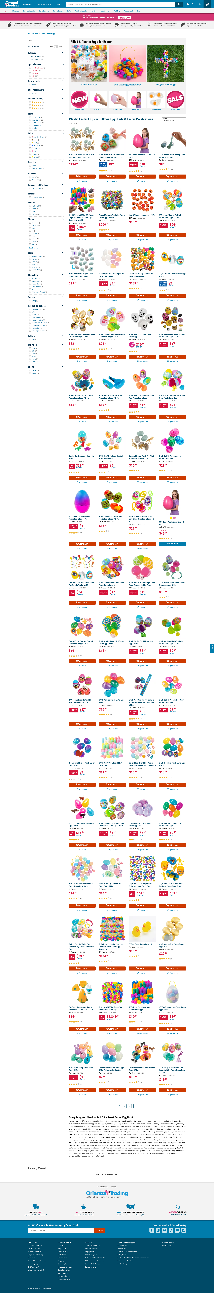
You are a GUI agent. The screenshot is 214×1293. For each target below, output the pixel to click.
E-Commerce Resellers (125, 1261)
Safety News (121, 1255)
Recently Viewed (37, 1168)
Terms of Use (121, 1249)
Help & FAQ (62, 1249)
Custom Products (167, 1245)
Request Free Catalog (35, 1255)
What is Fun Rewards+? (36, 1270)
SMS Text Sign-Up (34, 1267)
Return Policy (62, 1258)
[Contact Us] (193, 4)
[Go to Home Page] (29, 34)
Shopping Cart (63, 1264)
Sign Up (100, 1230)
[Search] (179, 4)
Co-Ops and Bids (34, 1249)
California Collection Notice (127, 1252)
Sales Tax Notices (64, 1270)
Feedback (212, 648)
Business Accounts (34, 1252)
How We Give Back (91, 1249)
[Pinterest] (164, 1230)
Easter (158, 1153)
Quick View (83, 181)
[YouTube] (177, 1230)
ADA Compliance (64, 1276)
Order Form (62, 1255)
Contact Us (62, 1245)
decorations (153, 1142)
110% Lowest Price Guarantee (95, 1258)
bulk (163, 1145)
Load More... (33, 248)
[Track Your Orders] (188, 4)
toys (121, 1129)
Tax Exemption (63, 1273)
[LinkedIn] (158, 1230)
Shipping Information (65, 1261)
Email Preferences (64, 1279)
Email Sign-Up (33, 1264)
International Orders (65, 1267)
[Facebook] (151, 1230)
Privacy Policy (122, 1245)
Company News (90, 1267)
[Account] (200, 4)
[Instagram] (183, 1230)
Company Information (92, 1245)
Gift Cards (31, 1258)
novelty (129, 1142)
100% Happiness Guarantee (94, 1261)
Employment (89, 1252)
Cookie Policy (122, 1264)
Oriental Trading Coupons (37, 1261)
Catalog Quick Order (35, 1245)
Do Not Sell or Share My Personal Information (133, 1258)
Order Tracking (63, 1252)
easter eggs (90, 1124)
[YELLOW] (171, 518)
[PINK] (174, 518)
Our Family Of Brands (92, 1264)
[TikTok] (171, 1230)
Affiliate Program (91, 1255)
